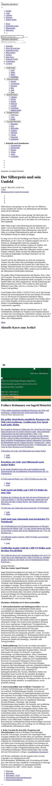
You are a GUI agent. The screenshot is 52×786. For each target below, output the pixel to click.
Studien (9, 55)
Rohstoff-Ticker (12, 59)
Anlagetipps (10, 61)
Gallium (14, 130)
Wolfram (14, 133)
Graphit (13, 106)
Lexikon (9, 63)
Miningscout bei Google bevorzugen (15, 192)
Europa (13, 150)
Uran (13, 117)
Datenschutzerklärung (14, 780)
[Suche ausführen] (27, 37)
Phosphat (14, 124)
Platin (13, 74)
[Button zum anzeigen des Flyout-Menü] (2, 2)
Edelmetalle (11, 68)
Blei (12, 88)
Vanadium (14, 108)
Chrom (13, 135)
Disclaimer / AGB (13, 775)
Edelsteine (15, 139)
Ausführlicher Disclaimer (38, 752)
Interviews (10, 30)
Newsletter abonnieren (9, 4)
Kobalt (13, 101)
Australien (15, 156)
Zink (12, 90)
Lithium (9, 15)
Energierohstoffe (12, 112)
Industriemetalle (12, 79)
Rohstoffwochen (12, 26)
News (8, 24)
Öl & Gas (14, 115)
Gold (8, 13)
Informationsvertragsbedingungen (18, 778)
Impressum (10, 773)
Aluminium (15, 84)
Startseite (9, 46)
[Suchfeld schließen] (25, 37)
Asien (13, 154)
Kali (12, 126)
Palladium (14, 77)
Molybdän (15, 128)
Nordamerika (16, 145)
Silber (13, 72)
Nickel (13, 99)
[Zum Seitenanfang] (2, 784)
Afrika (13, 152)
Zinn (12, 92)
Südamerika (15, 148)
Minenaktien (10, 28)
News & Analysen (13, 48)
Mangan (14, 104)
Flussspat (14, 137)
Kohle (13, 119)
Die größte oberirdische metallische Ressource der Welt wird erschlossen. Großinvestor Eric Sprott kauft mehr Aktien (25, 422)
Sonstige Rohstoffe (13, 122)
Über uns (9, 771)
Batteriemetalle (12, 95)
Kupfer (8, 11)
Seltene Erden (11, 20)
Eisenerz (9, 17)
